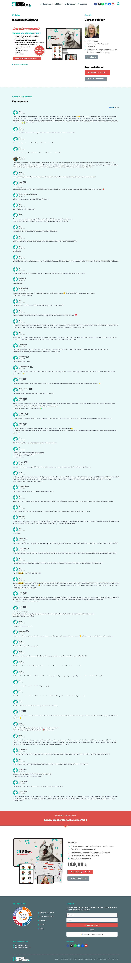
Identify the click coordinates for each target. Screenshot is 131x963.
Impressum (81, 959)
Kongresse (47, 4)
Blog (59, 4)
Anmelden (83, 4)
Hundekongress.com (66, 959)
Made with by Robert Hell (110, 959)
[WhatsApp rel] (102, 4)
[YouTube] (113, 4)
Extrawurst (70, 4)
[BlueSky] (109, 4)
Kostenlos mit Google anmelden (93, 934)
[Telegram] (106, 4)
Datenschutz (88, 959)
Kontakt (75, 959)
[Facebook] (95, 4)
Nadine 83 (22, 158)
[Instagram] (99, 4)
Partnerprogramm (97, 959)
